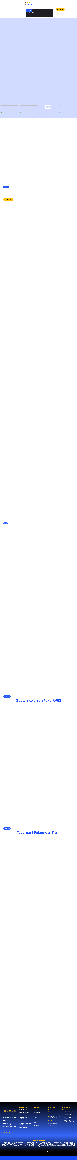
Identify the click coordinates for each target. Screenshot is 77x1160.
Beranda (29, 2)
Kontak (29, 8)
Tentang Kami (31, 4)
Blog (28, 6)
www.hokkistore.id (52, 1123)
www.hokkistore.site (53, 1126)
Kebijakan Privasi (33, 1154)
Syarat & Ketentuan (43, 1154)
